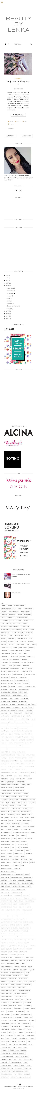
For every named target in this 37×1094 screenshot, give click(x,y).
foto (27, 722)
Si (1, 969)
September (10, 293)
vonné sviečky (5, 1062)
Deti (20, 692)
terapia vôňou (22, 1020)
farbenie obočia (18, 713)
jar (21, 760)
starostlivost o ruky (6, 996)
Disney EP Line (24, 698)
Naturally (3, 856)
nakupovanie (20, 850)
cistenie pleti (30, 656)
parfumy (15, 907)
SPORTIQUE (32, 981)
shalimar (16, 966)
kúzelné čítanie (10, 781)
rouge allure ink (18, 948)
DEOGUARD (20, 686)
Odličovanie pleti (5, 886)
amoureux (3, 611)
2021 (7, 283)
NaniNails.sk (29, 853)
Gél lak (7, 728)
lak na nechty (17, 793)
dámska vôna (26, 665)
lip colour (4, 805)
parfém (21, 901)
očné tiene (21, 880)
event (31, 707)
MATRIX (19, 826)
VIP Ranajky (4, 1050)
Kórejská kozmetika (29, 766)
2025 (7, 275)
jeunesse (23, 763)
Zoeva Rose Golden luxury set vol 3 (20, 1077)
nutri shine (17, 868)
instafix (11, 757)
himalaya (3, 745)
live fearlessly (5, 808)
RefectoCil (19, 942)
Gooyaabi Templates (18, 1088)
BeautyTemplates (19, 1086)
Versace (9, 1044)
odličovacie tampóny (27, 883)
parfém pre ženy (29, 901)
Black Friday (11, 638)
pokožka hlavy (5, 927)
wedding (16, 1065)
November (10, 291)
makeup (18, 814)
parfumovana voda (6, 907)
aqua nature (27, 614)
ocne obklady (28, 877)
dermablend (4, 689)
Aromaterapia (10, 617)
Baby (19, 623)
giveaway (28, 731)
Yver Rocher (18, 1068)
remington (3, 945)
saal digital (13, 954)
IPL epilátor (14, 760)
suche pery (28, 1002)
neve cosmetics (5, 859)
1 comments (10, 128)
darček (24, 668)
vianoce (30, 1044)
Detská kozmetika (17, 695)
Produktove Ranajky (19, 939)
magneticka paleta (6, 811)
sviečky (3, 1011)
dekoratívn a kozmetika (7, 680)
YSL (12, 1068)
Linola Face (32, 802)
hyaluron (3, 748)
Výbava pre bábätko (16, 1062)
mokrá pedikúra (5, 841)
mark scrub (4, 820)
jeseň (7, 763)
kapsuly (3, 766)
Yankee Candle (5, 1068)
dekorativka (14, 677)
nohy (30, 859)
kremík (12, 778)
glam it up (3, 734)
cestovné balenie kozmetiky (16, 650)
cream (10, 665)
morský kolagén (5, 844)
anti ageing (4, 614)
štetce (17, 999)
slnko (26, 975)
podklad (13, 924)
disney (16, 698)
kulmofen (29, 778)
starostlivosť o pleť (6, 993)
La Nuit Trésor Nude (6, 793)
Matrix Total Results (28, 826)
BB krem (25, 629)
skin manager (23, 969)
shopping (23, 966)
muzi (13, 847)
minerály (33, 832)
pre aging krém (25, 930)
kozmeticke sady (5, 772)
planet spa (29, 913)
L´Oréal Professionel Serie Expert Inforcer (12, 790)
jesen (2, 763)
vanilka (32, 1038)
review (20, 945)
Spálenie (13, 981)
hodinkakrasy (11, 745)
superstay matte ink (6, 1008)
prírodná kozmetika (6, 939)
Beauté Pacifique (5, 632)
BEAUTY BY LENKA (18, 24)
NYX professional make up (8, 871)
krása (2, 775)
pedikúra (22, 907)
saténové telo (5, 960)
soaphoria (3, 978)
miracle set (12, 835)
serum (17, 963)
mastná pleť (4, 826)
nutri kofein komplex (6, 868)
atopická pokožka (28, 620)
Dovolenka (13, 704)
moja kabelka (28, 838)
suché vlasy (12, 1005)
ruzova (16, 951)
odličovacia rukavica (14, 883)
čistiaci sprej (4, 662)
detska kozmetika (5, 695)
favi (24, 716)
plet (10, 916)
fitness (12, 719)
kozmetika (14, 772)
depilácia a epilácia (30, 686)
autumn (9, 623)
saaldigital (21, 954)
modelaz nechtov (5, 838)
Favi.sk (29, 716)
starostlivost (11, 987)
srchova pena (27, 984)
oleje (2, 889)
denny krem (4, 686)
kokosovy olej (17, 766)
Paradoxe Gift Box (6, 901)
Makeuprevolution (27, 814)
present (11, 933)
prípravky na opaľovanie (7, 936)
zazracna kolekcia (18, 1071)
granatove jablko (27, 734)
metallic (16, 829)
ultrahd (18, 1035)
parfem (15, 901)
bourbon (30, 641)
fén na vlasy (4, 719)
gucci (2, 737)
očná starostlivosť (16, 877)
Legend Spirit (4, 799)
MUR (13, 844)
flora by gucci (5, 722)
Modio (14, 838)
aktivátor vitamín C (6, 608)
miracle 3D (3, 835)
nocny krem (24, 859)
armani (2, 617)
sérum (23, 963)
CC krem (15, 647)
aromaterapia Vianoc (22, 617)
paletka (33, 898)
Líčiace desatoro (15, 593)
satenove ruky (29, 957)
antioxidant (12, 614)
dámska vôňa (4, 668)
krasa (32, 772)
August (9, 296)
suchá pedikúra (5, 1002)
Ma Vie (30, 808)
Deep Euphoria (5, 677)
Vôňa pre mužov (28, 1059)
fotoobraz (11, 725)
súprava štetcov (18, 1008)
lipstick (19, 805)
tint (19, 1023)
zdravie (27, 1071)
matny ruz (12, 826)
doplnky (14, 701)
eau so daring (22, 704)
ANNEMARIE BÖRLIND (25, 611)
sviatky (33, 1008)
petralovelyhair (5, 913)
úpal (23, 1035)
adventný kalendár (19, 605)
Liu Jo (24, 805)
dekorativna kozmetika (21, 680)
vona (15, 1059)
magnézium (15, 811)
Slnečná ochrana (17, 975)
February (9, 303)
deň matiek (18, 683)
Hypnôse (18, 754)
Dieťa (11, 698)
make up (3, 814)
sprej (12, 984)
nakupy (28, 850)
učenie (2, 1035)
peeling (29, 907)
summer (20, 1005)
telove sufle (28, 1017)
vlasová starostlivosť (7, 1056)
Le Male (26, 796)
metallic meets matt (26, 829)
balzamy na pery (5, 629)
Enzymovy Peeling (5, 707)
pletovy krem (4, 924)
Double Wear (4, 704)
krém (20, 775)
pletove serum (29, 922)
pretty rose (19, 933)
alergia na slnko (28, 608)
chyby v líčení (14, 656)
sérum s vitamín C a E (6, 966)
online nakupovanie (17, 892)
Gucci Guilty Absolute (21, 737)
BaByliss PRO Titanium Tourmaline (9, 626)
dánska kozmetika (14, 668)
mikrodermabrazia (6, 832)
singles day (7, 969)
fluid (12, 722)
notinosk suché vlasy (6, 865)
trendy (29, 1029)
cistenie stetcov (15, 659)
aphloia (20, 614)
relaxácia (26, 942)
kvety (28, 784)
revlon (26, 945)
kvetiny (23, 784)
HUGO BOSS (26, 745)
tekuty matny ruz (5, 1014)
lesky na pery (14, 799)
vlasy (17, 1056)
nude (22, 865)
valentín (15, 1038)
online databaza (5, 892)
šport (25, 981)
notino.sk (25, 862)
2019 (7, 311)
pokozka (19, 924)
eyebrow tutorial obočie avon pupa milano (12, 710)
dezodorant (4, 698)
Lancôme (25, 793)
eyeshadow (29, 710)
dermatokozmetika (23, 689)
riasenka (32, 945)
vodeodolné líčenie (6, 1059)
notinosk (32, 862)
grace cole (17, 734)
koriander (3, 769)
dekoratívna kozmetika (7, 683)
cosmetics (3, 665)
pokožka (26, 924)
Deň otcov (26, 683)
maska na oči (15, 823)
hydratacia (14, 751)
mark (21, 817)
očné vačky (29, 880)
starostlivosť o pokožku (21, 993)
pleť (15, 916)
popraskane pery (25, 927)
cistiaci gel (25, 659)
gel (2, 728)
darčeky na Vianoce (27, 671)
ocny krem (3, 883)
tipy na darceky (5, 1026)
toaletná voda (5, 1029)
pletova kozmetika (23, 916)
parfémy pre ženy (24, 904)
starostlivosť (21, 987)
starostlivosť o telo (20, 996)
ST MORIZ (3, 987)
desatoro (14, 692)
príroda (18, 936)
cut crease (17, 665)
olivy (7, 889)
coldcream (31, 662)
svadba (27, 1008)
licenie (7, 802)
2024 (7, 278)
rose (2, 948)
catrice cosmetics (6, 647)
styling (29, 999)
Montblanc (24, 841)
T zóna (27, 1011)
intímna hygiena (5, 760)
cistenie (22, 656)
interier (31, 757)
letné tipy (32, 799)
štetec (23, 999)
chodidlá (26, 653)
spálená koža (4, 981)
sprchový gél (4, 984)
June (8, 298)
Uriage (2, 1038)
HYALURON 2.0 (11, 748)
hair (8, 740)
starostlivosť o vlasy (7, 999)
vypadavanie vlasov (6, 1065)
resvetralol (12, 945)
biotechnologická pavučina (22, 635)
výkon (25, 1062)
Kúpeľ (2, 781)
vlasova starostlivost (19, 1053)
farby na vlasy (5, 716)
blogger (3, 641)
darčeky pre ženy (30, 674)
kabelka (31, 763)
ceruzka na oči (23, 647)
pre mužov (3, 933)
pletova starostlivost (19, 919)
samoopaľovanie (19, 957)
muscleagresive (5, 847)
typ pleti (21, 1032)
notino (9, 862)
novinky (17, 865)
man (2, 817)
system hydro (20, 1011)
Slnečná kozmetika (6, 975)
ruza (10, 951)
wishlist (29, 1065)
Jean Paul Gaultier (29, 760)
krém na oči (27, 775)
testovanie (31, 1020)
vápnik (29, 1041)
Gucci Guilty (9, 737)
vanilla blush (21, 1041)
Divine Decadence (5, 701)
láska (20, 796)
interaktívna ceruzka (20, 757)
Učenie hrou (10, 1035)
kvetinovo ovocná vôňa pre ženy (9, 784)
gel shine (14, 728)
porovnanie (4, 930)
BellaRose (21, 632)
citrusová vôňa (15, 662)
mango (7, 817)
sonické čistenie (23, 978)
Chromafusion (4, 656)
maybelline (8, 829)
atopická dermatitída (15, 620)
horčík (19, 745)
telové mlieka (18, 1017)
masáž (2, 823)
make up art (11, 814)
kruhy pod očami (20, 778)
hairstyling (22, 740)
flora (33, 719)
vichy (14, 1047)
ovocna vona (19, 898)
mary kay (11, 820)
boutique (3, 644)
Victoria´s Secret (22, 1047)
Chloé (19, 653)
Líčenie (13, 802)
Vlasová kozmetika (21, 1050)
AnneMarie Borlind (13, 611)
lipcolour (11, 805)
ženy (16, 1074)
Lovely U (24, 808)
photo (13, 913)
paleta (27, 898)
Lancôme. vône (5, 796)
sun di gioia (28, 1005)
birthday (3, 638)
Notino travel (17, 862)
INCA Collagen (31, 754)
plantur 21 (4, 916)
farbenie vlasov (29, 713)
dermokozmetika (5, 692)
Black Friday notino (22, 638)
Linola (24, 802)
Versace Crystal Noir (20, 1044)
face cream (4, 713)
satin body (14, 960)
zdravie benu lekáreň (6, 1074)
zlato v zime (27, 1074)
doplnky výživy (23, 701)
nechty (16, 856)
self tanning (10, 963)
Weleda (22, 1065)
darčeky (3, 671)
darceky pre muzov (6, 674)
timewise (13, 1023)
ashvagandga (4, 620)
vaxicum (3, 1044)
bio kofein (29, 632)
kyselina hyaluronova (7, 787)
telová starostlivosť (6, 1017)
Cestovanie (4, 650)
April (8, 301)
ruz (27, 948)
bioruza (10, 635)
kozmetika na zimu (24, 772)
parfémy (15, 904)
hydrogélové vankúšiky (7, 754)
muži (18, 847)
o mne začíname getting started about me (12, 874)
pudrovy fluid (30, 939)
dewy (25, 695)
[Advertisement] (18, 410)
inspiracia (3, 757)
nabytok (12, 850)
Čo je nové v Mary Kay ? (18, 83)
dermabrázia (13, 689)
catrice (34, 644)
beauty (14, 632)
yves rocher (27, 1068)
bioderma (3, 635)
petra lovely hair (27, 910)
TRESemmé (3, 1032)
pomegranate (14, 927)
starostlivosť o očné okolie (8, 990)
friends (19, 725)
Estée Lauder (16, 707)
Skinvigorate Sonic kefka (17, 972)
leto (2, 802)
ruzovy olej (4, 954)
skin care (15, 969)
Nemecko (23, 856)
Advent (10, 605)
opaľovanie (18, 895)
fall (10, 713)
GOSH (10, 734)
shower (30, 966)
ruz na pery (4, 951)
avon (14, 623)
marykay (19, 820)
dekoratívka (23, 677)
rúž (31, 948)
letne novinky (23, 799)
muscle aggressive (22, 844)
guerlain (31, 737)
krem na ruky (4, 778)
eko (29, 704)
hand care (30, 740)
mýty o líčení (4, 850)
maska (8, 823)
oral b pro (26, 895)
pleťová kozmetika (6, 919)
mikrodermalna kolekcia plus (20, 832)
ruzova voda (23, 951)
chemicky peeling (5, 653)
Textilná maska (5, 1023)
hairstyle (13, 740)
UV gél (8, 1038)
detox (25, 692)
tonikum (13, 1029)
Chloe (14, 653)
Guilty (2, 740)
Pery (19, 910)
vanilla (14, 1041)
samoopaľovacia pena (6, 957)
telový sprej (13, 1020)
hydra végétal (5, 751)
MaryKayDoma (26, 820)
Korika (10, 769)
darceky (30, 668)
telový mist (4, 1020)
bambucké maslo (16, 629)
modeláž (23, 835)
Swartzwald (10, 1011)
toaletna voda (29, 1026)
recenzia (11, 942)
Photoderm (21, 913)
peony (2, 910)
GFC (12, 731)
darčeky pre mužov (18, 674)
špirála (19, 981)
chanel (28, 650)
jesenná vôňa (15, 763)
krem (15, 775)
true (15, 1032)
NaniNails (9, 853)
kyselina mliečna (19, 787)
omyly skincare (21, 889)
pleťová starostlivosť (7, 922)
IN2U (24, 754)
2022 (7, 280)
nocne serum (15, 859)
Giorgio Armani (19, 731)
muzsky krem (24, 847)
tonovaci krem (21, 1029)
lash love (13, 796)
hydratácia (22, 751)
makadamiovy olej (25, 811)
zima (20, 1074)
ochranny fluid (5, 877)
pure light (3, 942)
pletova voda (19, 922)
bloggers (10, 641)
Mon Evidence (15, 841)
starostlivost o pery (24, 990)
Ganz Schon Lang (27, 725)
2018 (7, 313)
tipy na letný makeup (17, 1026)
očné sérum (13, 880)
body (17, 641)
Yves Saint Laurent (6, 1071)
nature (10, 856)
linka (19, 802)
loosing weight (16, 808)
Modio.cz (20, 838)
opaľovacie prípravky (6, 895)
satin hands (22, 960)
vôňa (20, 1059)
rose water (9, 948)
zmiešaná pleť (4, 1077)
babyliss (25, 623)
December (10, 288)
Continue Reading (18, 115)
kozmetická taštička (20, 769)
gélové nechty (5, 731)
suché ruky (4, 1005)
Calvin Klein (11, 644)
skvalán (28, 972)
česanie (31, 647)
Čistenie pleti (4, 659)
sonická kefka (12, 978)
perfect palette (11, 910)
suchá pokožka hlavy (17, 1002)
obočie (27, 874)
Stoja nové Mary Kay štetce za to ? (20, 583)
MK (18, 835)
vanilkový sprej (5, 1041)
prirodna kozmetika (28, 936)
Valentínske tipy (24, 1038)
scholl (3, 963)
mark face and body (30, 817)
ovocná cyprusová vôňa (7, 898)
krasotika (9, 775)
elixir (33, 704)
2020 (7, 285)
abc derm (3, 605)
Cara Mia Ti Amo (20, 644)
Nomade (3, 862)
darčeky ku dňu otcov (13, 671)
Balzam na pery (25, 626)
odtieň (29, 886)
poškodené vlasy (14, 930)
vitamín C (11, 1050)
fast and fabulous (16, 716)
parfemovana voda (6, 904)
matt (2, 829)
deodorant (12, 686)
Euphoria (24, 707)
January (9, 308)
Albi (14, 608)
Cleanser (18, 78)
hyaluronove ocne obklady (24, 748)
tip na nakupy (26, 1023)
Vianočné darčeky (5, 1047)
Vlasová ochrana (5, 1053)
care (28, 644)
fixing (27, 719)
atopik (2, 623)
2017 (7, 316)
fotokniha (3, 725)
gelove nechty (23, 728)
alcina (19, 608)
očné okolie (4, 880)
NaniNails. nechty (19, 853)
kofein (9, 766)
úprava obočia (30, 1035)
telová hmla (15, 1014)
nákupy (3, 853)
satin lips (29, 960)
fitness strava (20, 719)
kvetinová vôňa (21, 781)
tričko (10, 1032)
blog (31, 638)
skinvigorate (4, 972)
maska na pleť (24, 823)
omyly (13, 889)
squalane (18, 984)
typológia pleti (30, 1032)
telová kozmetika (26, 1014)
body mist (23, 641)
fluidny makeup (20, 722)
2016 (7, 318)
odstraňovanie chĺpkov (18, 886)
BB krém (32, 629)
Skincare (32, 969)
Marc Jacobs (14, 817)
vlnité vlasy (24, 1056)
